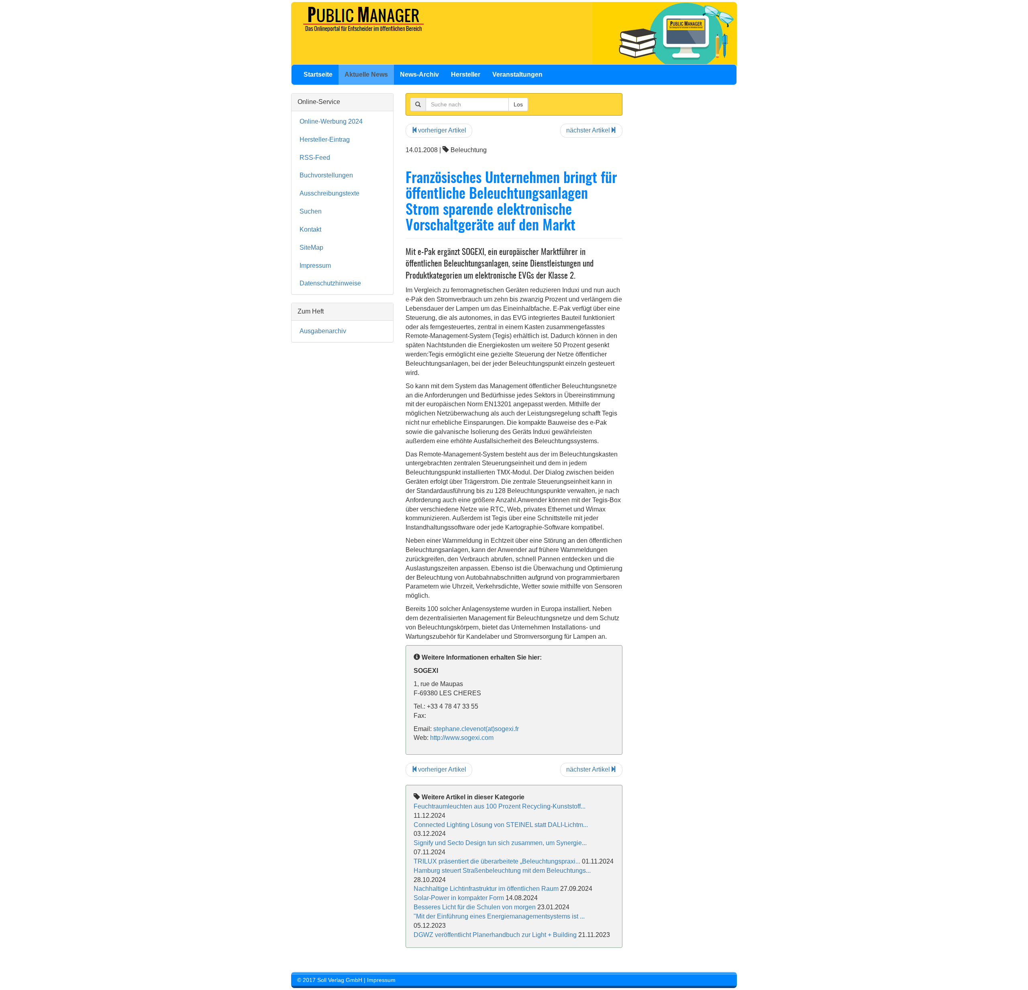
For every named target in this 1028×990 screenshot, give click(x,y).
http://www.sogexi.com (462, 737)
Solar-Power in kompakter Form (459, 897)
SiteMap (311, 247)
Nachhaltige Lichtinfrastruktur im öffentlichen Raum (486, 888)
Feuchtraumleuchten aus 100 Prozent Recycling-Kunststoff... (499, 806)
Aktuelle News (366, 74)
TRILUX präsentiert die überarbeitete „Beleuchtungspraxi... (497, 861)
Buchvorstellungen (326, 175)
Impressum (315, 265)
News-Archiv (419, 74)
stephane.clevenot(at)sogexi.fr (476, 728)
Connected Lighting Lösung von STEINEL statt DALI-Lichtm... (501, 824)
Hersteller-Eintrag (325, 139)
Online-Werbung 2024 (331, 121)
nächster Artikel (588, 130)
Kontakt (310, 229)
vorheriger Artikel (442, 130)
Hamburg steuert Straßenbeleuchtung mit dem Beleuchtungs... (502, 870)
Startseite (318, 74)
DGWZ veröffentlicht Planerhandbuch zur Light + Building (495, 934)
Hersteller (465, 74)
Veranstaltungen (517, 74)
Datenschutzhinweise (330, 283)
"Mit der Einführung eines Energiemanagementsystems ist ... (499, 916)
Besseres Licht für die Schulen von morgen (475, 907)
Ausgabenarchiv (323, 331)
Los (518, 104)
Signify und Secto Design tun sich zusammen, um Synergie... (500, 842)
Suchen (311, 211)
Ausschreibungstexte (329, 193)
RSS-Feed (315, 157)
